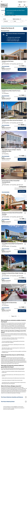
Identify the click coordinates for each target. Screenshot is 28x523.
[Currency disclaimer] (20, 19)
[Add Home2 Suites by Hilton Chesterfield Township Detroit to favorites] (25, 181)
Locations (3, 10)
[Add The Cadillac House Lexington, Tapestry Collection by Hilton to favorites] (25, 150)
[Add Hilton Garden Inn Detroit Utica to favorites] (25, 303)
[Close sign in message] (26, 9)
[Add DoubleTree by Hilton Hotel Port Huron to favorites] (25, 91)
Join (23, 6)
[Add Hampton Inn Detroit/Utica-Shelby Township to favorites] (25, 273)
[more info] (25, 66)
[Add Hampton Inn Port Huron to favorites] (25, 62)
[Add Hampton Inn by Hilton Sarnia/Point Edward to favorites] (25, 121)
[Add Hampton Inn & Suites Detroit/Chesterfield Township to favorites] (25, 213)
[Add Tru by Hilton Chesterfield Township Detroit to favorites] (25, 244)
